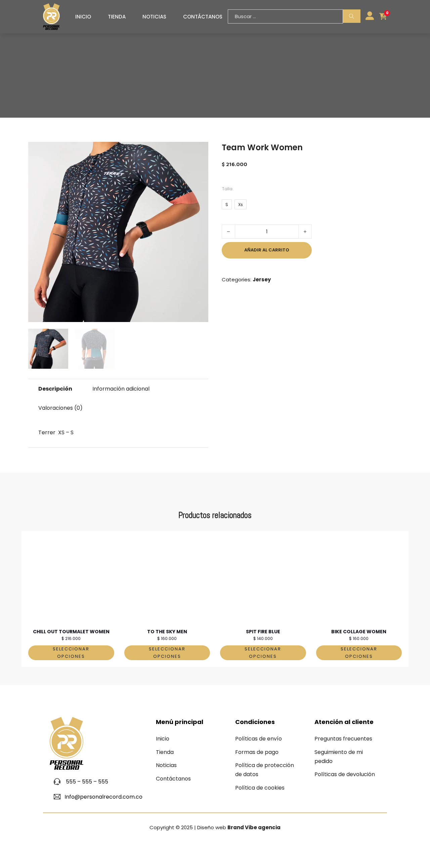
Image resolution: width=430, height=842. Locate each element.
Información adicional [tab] (120, 389)
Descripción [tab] (55, 389)
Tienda (117, 16)
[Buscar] (351, 16)
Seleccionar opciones (71, 652)
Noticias (154, 16)
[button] (199, 151)
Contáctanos (202, 16)
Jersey (262, 279)
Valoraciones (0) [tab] (60, 408)
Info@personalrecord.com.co (103, 797)
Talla (227, 189)
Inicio (83, 16)
